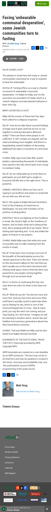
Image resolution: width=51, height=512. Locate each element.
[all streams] (47, 509)
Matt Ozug (14, 43)
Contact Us (9, 463)
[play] (3, 509)
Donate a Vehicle (11, 452)
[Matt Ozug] (8, 389)
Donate (43, 4)
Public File (9, 468)
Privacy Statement (12, 457)
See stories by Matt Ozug (28, 391)
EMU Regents (10, 473)
